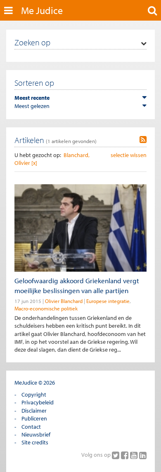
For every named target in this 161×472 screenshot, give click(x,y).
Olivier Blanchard (64, 301)
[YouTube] (134, 455)
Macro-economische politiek (46, 308)
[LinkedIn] (143, 455)
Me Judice (42, 10)
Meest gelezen (32, 106)
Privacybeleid (37, 402)
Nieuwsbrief (35, 434)
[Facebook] (125, 455)
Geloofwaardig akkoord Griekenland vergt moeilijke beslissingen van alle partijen (76, 285)
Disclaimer (34, 410)
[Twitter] (116, 455)
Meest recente (32, 97)
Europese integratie (108, 301)
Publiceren (34, 418)
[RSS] (143, 140)
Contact (31, 426)
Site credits (34, 442)
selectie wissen (129, 155)
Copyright (33, 394)
